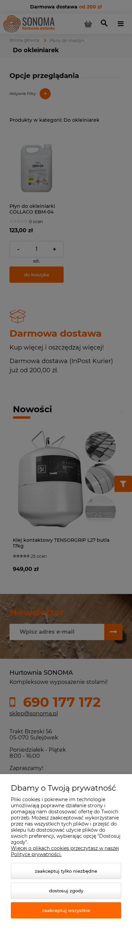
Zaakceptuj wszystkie (66, 910)
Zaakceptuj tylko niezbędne (66, 871)
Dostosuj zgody (66, 890)
